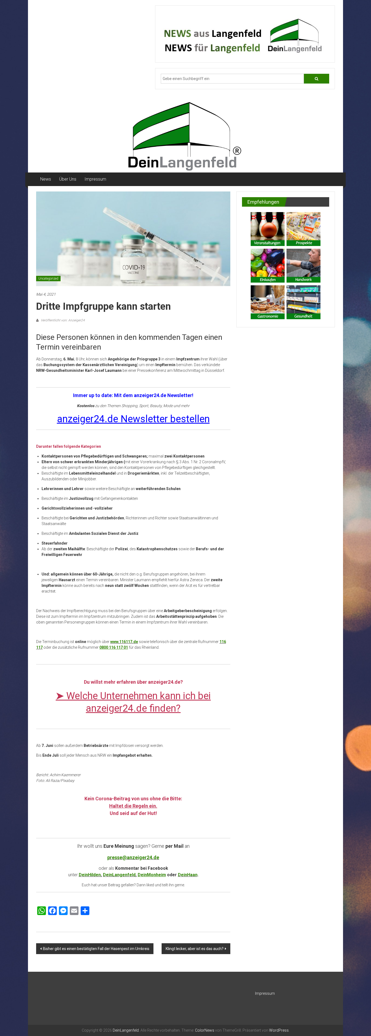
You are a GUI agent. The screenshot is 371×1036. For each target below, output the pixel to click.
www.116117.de (124, 641)
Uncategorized (48, 278)
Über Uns (67, 179)
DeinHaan (187, 874)
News (45, 179)
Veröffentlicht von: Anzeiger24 (62, 320)
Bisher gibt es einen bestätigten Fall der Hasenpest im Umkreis (96, 949)
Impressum (95, 179)
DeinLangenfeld (119, 874)
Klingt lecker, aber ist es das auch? (195, 949)
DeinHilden (90, 874)
